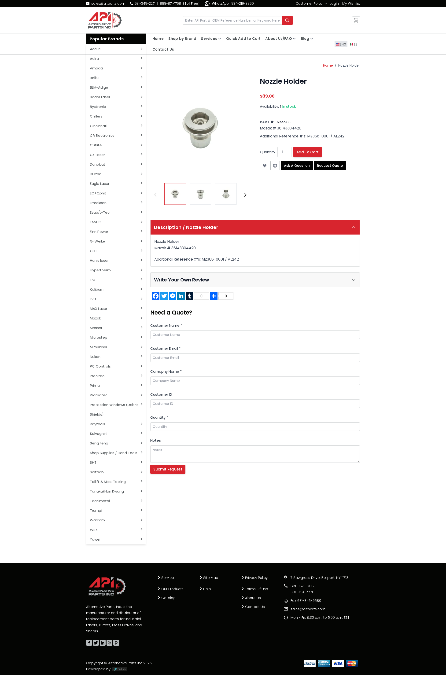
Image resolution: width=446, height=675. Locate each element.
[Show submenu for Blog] (311, 38)
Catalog (168, 597)
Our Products (172, 588)
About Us (253, 597)
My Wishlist (351, 3)
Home (158, 38)
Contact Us (163, 49)
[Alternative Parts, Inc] (107, 586)
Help (207, 588)
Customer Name (166, 325)
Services (209, 38)
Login (334, 3)
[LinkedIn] (103, 643)
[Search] (287, 20)
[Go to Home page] (105, 20)
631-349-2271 (145, 3)
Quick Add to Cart (243, 38)
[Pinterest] (116, 643)
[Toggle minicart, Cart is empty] (356, 20)
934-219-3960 (242, 3)
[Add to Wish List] (264, 165)
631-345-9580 (306, 600)
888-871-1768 (170, 3)
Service (167, 577)
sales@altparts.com (108, 3)
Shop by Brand (182, 38)
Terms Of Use (256, 588)
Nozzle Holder (349, 65)
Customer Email (165, 348)
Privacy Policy (256, 577)
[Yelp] (109, 643)
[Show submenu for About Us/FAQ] (294, 38)
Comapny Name (166, 371)
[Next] (245, 195)
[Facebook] (89, 643)
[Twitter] (96, 643)
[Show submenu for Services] (219, 38)
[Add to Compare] (275, 165)
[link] (311, 3)
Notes (155, 440)
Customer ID (161, 394)
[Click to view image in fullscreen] (200, 127)
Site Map (210, 577)
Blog (305, 38)
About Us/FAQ (278, 38)
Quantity (267, 151)
